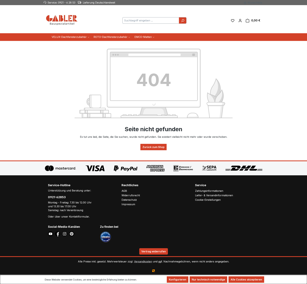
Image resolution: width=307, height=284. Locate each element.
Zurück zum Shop (153, 147)
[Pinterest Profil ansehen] (72, 233)
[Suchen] (182, 20)
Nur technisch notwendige (208, 279)
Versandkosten (143, 261)
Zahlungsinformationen (209, 190)
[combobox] (150, 20)
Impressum (128, 204)
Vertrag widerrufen (153, 251)
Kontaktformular (79, 216)
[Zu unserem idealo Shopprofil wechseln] (105, 236)
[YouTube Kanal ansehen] (51, 233)
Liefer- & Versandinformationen (214, 195)
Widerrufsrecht (131, 195)
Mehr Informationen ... (148, 279)
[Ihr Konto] (240, 20)
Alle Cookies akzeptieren (246, 279)
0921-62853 (57, 197)
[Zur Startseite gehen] (62, 20)
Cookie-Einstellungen (208, 199)
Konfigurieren (177, 279)
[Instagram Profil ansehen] (65, 233)
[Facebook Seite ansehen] (58, 233)
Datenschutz (129, 199)
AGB (124, 190)
